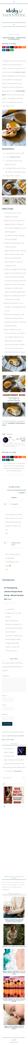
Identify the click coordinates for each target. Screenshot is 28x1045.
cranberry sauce (19, 72)
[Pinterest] (24, 439)
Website (4, 714)
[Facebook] (17, 439)
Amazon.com (6, 889)
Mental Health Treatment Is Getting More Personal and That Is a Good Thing (14, 973)
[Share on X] (12, 47)
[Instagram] (22, 439)
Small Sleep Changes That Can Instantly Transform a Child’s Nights (14, 1028)
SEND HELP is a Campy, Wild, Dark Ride (14, 946)
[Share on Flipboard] (16, 47)
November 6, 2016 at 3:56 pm (17, 548)
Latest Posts (9, 434)
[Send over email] (12, 50)
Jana (10, 437)
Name (4, 696)
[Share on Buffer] (8, 50)
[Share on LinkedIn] (4, 50)
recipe (10, 463)
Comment (6, 676)
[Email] (24, 441)
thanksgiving (7, 468)
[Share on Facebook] (8, 47)
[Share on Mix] (24, 47)
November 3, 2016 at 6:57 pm (17, 507)
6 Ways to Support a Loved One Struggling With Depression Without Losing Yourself (14, 920)
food (8, 466)
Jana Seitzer (16, 1037)
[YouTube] (22, 441)
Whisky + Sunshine (14, 12)
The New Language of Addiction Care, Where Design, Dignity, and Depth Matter (14, 1000)
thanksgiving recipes (16, 470)
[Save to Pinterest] (4, 47)
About (4, 434)
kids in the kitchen (15, 466)
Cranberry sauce (14, 157)
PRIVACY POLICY (14, 1042)
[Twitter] (19, 439)
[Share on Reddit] (20, 47)
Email (4, 705)
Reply (6, 533)
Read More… (18, 771)
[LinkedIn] (21, 439)
